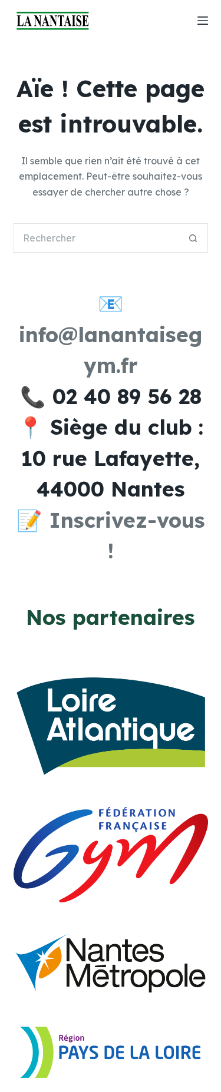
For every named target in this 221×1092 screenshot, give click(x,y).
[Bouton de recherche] (193, 238)
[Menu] (202, 20)
